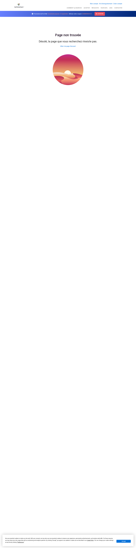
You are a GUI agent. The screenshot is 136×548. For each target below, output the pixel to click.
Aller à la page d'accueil (68, 46)
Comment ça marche (74, 8)
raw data (104, 8)
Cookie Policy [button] (90, 540)
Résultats (95, 8)
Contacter (118, 8)
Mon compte (94, 4)
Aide (110, 8)
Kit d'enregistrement (105, 4)
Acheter (87, 8)
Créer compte (117, 4)
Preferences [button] (20, 542)
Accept (124, 541)
